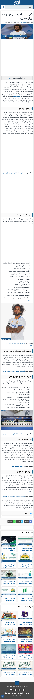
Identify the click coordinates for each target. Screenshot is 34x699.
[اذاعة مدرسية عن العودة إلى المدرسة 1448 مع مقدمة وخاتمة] (8, 616)
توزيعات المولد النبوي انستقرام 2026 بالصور (9, 640)
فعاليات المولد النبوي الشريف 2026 (25, 657)
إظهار (10, 78)
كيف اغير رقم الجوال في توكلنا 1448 (9, 549)
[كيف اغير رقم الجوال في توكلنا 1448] (8, 541)
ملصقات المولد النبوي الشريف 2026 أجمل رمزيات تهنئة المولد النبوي (9, 675)
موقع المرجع (16, 96)
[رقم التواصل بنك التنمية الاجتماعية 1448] (25, 575)
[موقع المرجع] (17, 3)
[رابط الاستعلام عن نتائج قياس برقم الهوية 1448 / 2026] (25, 541)
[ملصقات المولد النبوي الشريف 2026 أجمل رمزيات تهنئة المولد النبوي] (8, 666)
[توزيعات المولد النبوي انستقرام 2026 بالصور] (8, 632)
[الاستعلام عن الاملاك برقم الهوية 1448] (8, 592)
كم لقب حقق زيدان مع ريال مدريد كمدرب (19, 344)
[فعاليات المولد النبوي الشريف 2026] (25, 649)
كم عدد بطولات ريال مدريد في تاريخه (14, 496)
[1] (29, 491)
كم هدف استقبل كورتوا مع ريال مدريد (14, 371)
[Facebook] (23, 690)
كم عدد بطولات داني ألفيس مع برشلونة (13, 434)
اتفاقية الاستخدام (17, 695)
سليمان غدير (23, 22)
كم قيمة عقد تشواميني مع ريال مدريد (14, 173)
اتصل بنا (20, 693)
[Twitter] (19, 690)
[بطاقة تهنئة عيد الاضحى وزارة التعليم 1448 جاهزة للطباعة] (25, 616)
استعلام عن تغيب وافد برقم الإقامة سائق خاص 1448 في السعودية (26, 601)
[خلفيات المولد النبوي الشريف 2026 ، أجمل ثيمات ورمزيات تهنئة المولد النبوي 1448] (8, 649)
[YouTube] (11, 690)
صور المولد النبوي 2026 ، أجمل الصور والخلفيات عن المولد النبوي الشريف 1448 (26, 642)
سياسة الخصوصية (10, 693)
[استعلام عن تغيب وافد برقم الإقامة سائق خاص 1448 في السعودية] (25, 592)
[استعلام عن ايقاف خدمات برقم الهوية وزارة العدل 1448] (25, 558)
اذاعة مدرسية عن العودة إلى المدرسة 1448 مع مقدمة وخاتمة (10, 625)
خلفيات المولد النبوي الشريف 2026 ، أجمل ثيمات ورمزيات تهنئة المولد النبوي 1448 (9, 659)
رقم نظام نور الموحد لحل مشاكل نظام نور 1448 (9, 567)
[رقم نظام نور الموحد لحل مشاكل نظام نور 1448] (8, 558)
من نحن (27, 693)
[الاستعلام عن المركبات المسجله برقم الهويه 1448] (8, 575)
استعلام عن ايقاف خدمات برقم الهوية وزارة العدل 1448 (26, 567)
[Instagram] (15, 690)
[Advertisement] (17, 58)
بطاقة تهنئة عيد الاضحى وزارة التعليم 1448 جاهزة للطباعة (25, 624)
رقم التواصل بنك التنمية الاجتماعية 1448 (25, 582)
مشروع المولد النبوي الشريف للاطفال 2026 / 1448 (25, 674)
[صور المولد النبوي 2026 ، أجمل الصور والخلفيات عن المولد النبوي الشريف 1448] (25, 632)
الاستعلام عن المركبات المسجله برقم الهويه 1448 (9, 583)
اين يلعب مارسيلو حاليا (18, 466)
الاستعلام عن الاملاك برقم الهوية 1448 (9, 599)
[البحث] (3, 7)
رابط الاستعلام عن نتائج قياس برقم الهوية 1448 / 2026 (26, 550)
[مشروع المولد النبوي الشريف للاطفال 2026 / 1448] (25, 666)
